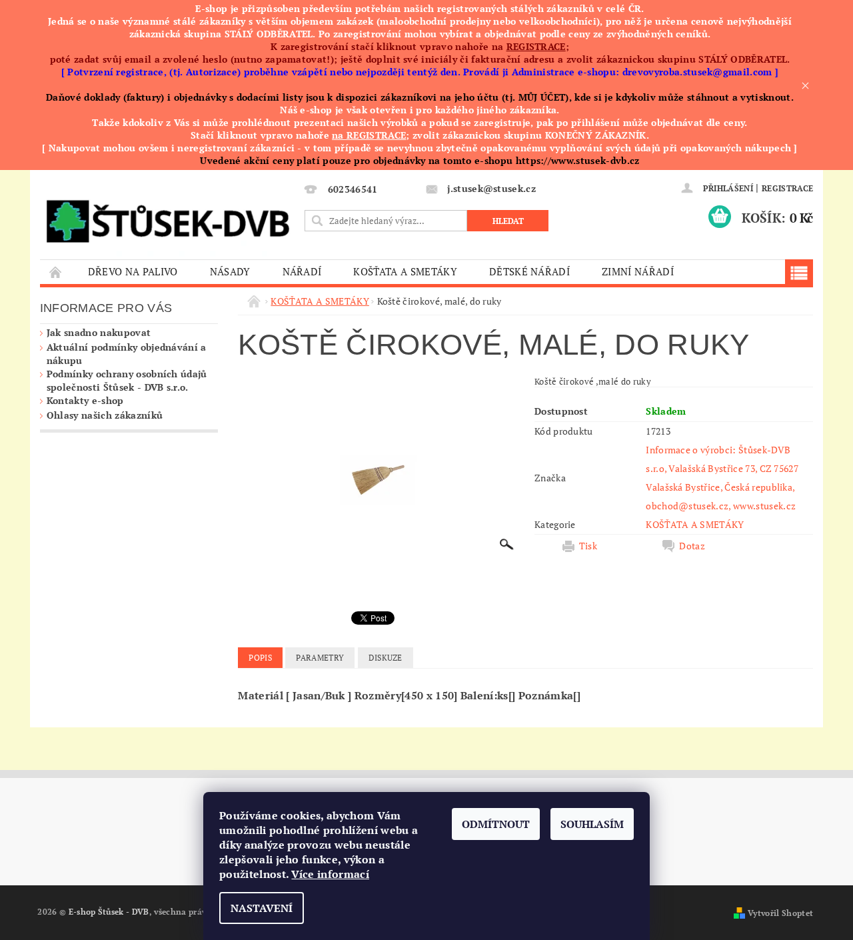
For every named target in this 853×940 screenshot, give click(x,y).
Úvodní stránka (56, 271)
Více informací (330, 874)
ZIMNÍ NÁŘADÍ (638, 271)
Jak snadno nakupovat (99, 332)
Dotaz (692, 546)
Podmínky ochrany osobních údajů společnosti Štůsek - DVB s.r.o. (127, 380)
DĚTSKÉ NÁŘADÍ (529, 271)
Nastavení (262, 908)
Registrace (787, 188)
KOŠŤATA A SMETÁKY (404, 271)
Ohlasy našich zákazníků (105, 415)
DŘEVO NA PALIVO (133, 271)
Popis (260, 658)
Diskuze (386, 658)
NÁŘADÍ (302, 271)
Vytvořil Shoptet (780, 913)
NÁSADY (230, 271)
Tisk (588, 546)
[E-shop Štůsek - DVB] (167, 218)
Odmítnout (496, 824)
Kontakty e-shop (85, 400)
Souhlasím (592, 824)
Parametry (320, 658)
